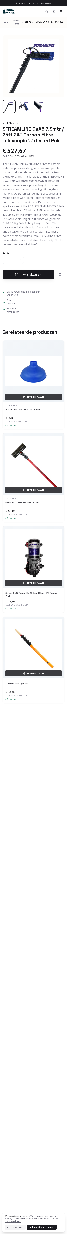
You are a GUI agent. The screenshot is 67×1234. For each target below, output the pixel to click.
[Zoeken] (46, 11)
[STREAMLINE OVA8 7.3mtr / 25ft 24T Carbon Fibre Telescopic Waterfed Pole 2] (24, 106)
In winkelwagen (30, 275)
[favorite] (60, 274)
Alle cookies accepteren (42, 1227)
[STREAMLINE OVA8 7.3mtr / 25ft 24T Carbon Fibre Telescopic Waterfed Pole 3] (39, 106)
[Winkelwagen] (53, 11)
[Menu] (61, 11)
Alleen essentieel (15, 1227)
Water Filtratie (17, 22)
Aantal (6, 253)
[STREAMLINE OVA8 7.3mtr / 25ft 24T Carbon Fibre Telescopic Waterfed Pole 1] (9, 106)
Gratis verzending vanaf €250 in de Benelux (33, 3)
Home (6, 22)
